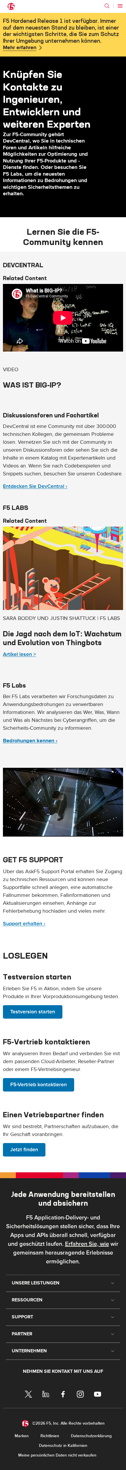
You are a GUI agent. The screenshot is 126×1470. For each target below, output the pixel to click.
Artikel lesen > (19, 654)
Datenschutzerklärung (91, 1435)
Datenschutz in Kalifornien (63, 1445)
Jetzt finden (24, 1150)
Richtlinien (49, 1435)
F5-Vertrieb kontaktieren (38, 1085)
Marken (22, 1435)
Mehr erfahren (19, 47)
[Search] (107, 6)
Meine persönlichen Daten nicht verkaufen (57, 1455)
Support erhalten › (24, 924)
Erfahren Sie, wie (87, 1244)
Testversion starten (32, 1012)
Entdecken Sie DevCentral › (35, 486)
